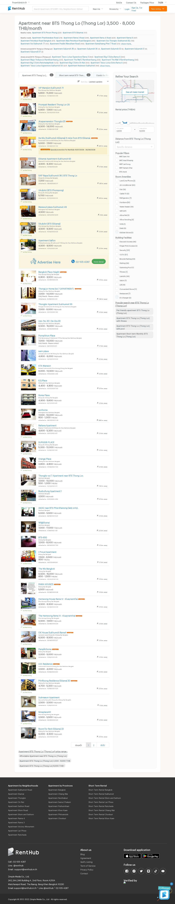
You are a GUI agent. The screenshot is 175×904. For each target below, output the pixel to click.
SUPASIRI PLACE (46, 442)
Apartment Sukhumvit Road (20, 789)
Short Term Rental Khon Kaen (101, 818)
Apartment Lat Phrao (17, 830)
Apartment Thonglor (17, 797)
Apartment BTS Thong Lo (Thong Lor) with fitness (133, 319)
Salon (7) (123, 280)
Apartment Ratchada (17, 834)
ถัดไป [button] (103, 745)
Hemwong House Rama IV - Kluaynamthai (58, 598)
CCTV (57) (124, 254)
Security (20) (125, 249)
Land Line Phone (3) (127, 180)
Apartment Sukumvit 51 (135, 48)
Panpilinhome (45, 649)
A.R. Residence (45, 663)
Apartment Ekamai (16, 793)
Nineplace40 (44, 711)
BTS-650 (42, 537)
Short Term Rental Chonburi (101, 814)
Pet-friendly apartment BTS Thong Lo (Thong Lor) (132, 311)
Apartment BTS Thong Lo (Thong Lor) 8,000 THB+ (42, 765)
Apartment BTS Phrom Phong (44, 32)
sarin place (43, 351)
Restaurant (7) (125, 293)
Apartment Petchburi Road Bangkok (36, 40)
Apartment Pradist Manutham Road (65, 43)
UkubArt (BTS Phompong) (51, 190)
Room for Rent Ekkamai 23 (51, 728)
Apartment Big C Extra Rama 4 (107, 56)
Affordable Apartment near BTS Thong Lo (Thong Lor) (43, 755)
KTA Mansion (44, 365)
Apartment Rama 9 (125, 37)
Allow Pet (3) (124, 215)
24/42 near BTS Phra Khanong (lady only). (58, 507)
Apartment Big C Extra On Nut (72, 62)
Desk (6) (123, 227)
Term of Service (87, 865)
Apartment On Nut (16, 801)
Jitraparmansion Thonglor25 (51, 121)
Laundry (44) (125, 275)
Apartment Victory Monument (21, 826)
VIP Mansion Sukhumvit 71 (51, 87)
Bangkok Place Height (48, 271)
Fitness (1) (124, 271)
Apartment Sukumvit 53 (111, 48)
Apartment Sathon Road (18, 806)
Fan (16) (123, 189)
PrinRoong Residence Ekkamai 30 (54, 680)
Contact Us (131, 2)
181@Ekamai (44, 522)
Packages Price (147, 2)
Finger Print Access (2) (128, 245)
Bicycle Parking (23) (127, 258)
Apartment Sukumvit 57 (31, 51)
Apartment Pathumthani (58, 806)
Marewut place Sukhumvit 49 (52, 206)
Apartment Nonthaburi (58, 797)
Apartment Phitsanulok (58, 814)
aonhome (43, 409)
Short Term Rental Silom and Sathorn (105, 797)
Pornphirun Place (46, 335)
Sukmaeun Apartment (49, 697)
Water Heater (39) (126, 206)
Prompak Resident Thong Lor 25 (54, 104)
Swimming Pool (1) (127, 267)
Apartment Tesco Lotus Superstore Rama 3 (70, 56)
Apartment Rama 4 (16, 818)
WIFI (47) (123, 210)
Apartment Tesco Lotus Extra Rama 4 (106, 62)
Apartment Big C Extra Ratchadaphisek (37, 62)
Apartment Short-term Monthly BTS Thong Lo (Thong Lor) (132, 335)
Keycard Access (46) (128, 241)
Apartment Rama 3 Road (74, 37)
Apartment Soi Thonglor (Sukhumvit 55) (113, 40)
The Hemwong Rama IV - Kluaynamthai (56, 615)
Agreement (85, 858)
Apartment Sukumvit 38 (64, 48)
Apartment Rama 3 (16, 822)
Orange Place (44, 458)
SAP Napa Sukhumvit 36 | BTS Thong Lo (57, 175)
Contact (84, 873)
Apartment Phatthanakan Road (45, 37)
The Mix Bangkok (46, 568)
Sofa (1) (123, 223)
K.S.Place (42, 380)
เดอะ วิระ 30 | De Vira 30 (49, 320)
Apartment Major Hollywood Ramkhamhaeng (40, 59)
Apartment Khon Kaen (58, 810)
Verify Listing (86, 861)
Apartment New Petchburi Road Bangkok (73, 40)
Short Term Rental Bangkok (100, 789)
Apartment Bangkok (57, 789)
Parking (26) (124, 262)
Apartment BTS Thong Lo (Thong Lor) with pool (133, 327)
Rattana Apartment (47, 425)
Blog (82, 854)
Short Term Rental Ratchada (101, 806)
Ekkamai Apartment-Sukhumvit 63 (54, 158)
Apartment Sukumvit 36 (87, 48)
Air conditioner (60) (127, 184)
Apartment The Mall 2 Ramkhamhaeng (80, 59)
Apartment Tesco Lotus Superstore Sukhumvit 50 (42, 65)
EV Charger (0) (125, 297)
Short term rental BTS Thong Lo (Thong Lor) (75, 75)
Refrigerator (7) (126, 197)
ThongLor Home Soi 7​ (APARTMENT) (56, 288)
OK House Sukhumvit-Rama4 (52, 632)
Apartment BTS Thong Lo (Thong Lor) (38, 75)
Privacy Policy (86, 869)
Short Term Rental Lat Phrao (101, 801)
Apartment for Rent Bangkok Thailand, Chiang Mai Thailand (20, 8)
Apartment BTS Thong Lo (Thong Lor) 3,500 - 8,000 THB (45, 760)
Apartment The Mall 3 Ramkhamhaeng (118, 59)
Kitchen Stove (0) (126, 232)
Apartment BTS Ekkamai (73, 32)
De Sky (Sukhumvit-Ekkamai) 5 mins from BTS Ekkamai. (64, 137)
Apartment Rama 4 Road (100, 37)
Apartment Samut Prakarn (59, 801)
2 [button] (93, 745)
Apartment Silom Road (18, 810)
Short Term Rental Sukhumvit (101, 793)
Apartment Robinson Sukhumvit (81, 65)
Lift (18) (122, 284)
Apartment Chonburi (57, 818)
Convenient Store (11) (128, 288)
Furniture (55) (125, 202)
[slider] (121, 123)
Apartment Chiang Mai (58, 793)
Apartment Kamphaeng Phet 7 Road (100, 43)
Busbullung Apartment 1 (50, 491)
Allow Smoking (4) (127, 219)
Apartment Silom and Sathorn (21, 814)
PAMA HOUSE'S (45, 584)
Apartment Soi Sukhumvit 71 (33, 43)
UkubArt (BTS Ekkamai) (49, 223)
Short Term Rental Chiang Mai (102, 810)
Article (119, 2)
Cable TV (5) (124, 193)
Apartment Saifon (46, 240)
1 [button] (88, 745)
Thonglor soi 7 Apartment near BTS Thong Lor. (60, 475)
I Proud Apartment (47, 551)
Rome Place (44, 395)
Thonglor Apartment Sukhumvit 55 (55, 304)
